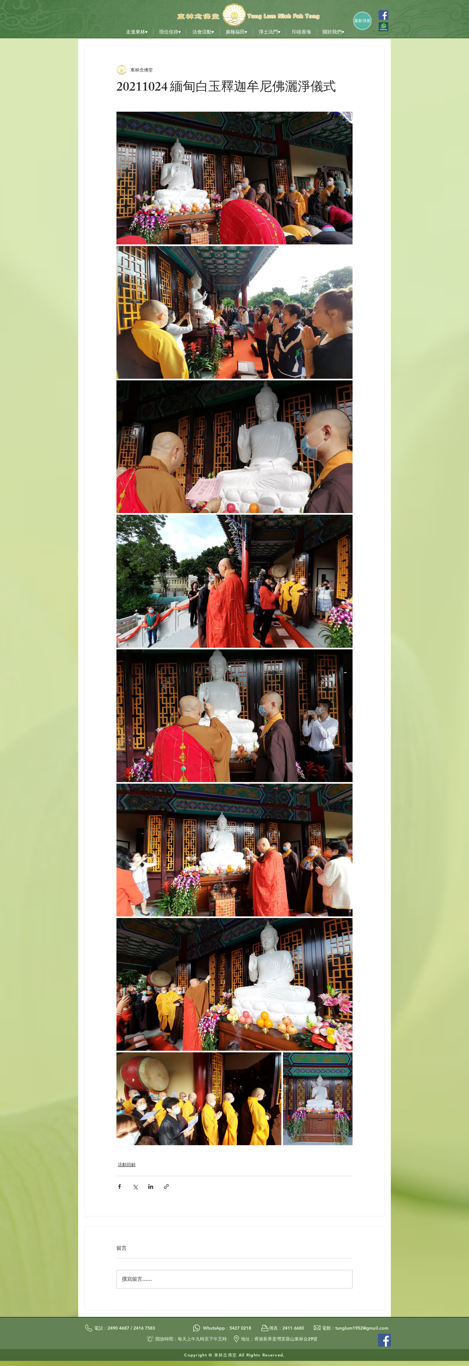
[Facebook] (383, 15)
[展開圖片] (234, 178)
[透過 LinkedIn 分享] (151, 1186)
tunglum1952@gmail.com (361, 1328)
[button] (136, 32)
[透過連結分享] (166, 1186)
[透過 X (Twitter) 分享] (135, 1186)
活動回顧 (127, 1165)
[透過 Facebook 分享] (119, 1186)
